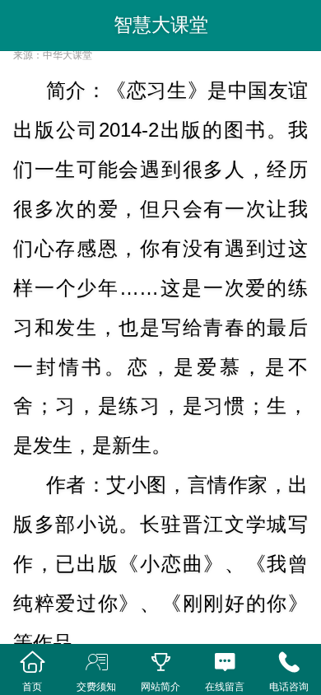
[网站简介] (160, 662)
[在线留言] (225, 662)
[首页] (32, 662)
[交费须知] (96, 662)
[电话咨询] (289, 662)
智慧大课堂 (161, 24)
